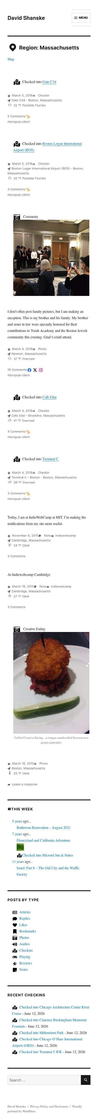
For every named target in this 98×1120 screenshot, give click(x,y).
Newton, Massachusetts (29, 353)
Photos (24, 937)
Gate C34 (49, 81)
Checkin (43, 95)
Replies (24, 918)
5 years (17, 821)
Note (47, 535)
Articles (25, 911)
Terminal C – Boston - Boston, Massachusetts (44, 477)
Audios (24, 943)
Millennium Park (41, 1032)
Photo (41, 349)
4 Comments (17, 431)
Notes (23, 969)
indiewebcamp (65, 535)
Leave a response (24, 784)
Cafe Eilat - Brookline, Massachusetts (38, 415)
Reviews (25, 963)
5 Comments (17, 116)
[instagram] (41, 369)
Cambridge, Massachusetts (31, 540)
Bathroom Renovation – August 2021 (44, 827)
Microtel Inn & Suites (47, 855)
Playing (24, 956)
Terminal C (50, 458)
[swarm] (28, 116)
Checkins (26, 950)
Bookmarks (27, 931)
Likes (23, 924)
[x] (35, 369)
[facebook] (29, 369)
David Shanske (26, 17)
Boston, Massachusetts (28, 768)
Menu (83, 17)
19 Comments (17, 369)
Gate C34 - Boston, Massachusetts (37, 100)
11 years (18, 861)
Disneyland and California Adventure (43, 840)
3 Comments (17, 189)
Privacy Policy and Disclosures (49, 1106)
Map (11, 59)
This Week (22, 809)
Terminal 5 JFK (40, 1051)
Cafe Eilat (49, 396)
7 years (17, 833)
